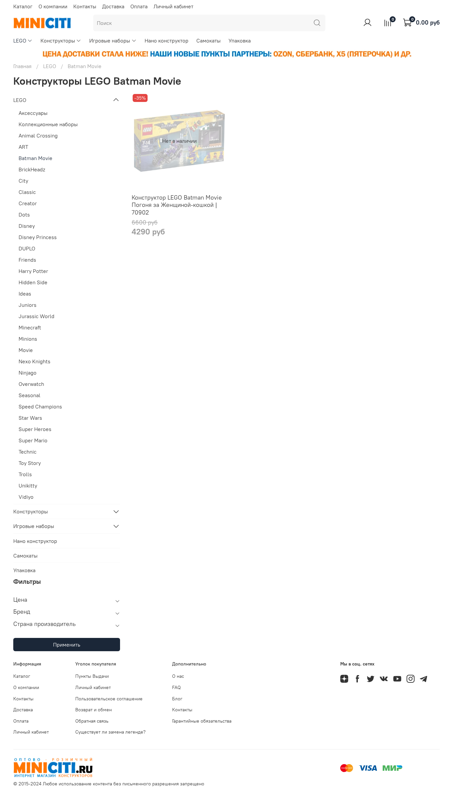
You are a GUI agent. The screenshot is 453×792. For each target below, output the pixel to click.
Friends (27, 259)
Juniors (27, 305)
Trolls (25, 474)
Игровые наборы (109, 40)
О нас (178, 676)
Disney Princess (38, 237)
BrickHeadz (32, 169)
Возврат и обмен (93, 710)
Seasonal (29, 395)
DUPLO (27, 248)
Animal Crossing (38, 135)
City (23, 180)
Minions (28, 338)
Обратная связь (91, 721)
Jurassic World (36, 316)
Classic (27, 192)
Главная (22, 66)
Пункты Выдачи (92, 676)
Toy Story (30, 463)
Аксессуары (33, 113)
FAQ (176, 687)
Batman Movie (35, 158)
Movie (26, 350)
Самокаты (208, 40)
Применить (66, 644)
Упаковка (239, 40)
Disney (27, 225)
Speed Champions (40, 406)
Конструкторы (57, 40)
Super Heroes (35, 429)
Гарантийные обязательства (201, 721)
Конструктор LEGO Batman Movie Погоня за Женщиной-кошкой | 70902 (177, 205)
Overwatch (31, 384)
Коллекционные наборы (48, 124)
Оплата (139, 6)
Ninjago (27, 372)
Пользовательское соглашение (109, 699)
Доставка (113, 6)
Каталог (22, 6)
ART (23, 146)
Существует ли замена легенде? (110, 732)
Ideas (25, 293)
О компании (52, 6)
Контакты (84, 6)
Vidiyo (26, 496)
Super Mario (33, 440)
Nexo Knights (34, 361)
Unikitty (28, 485)
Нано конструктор (166, 40)
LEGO (19, 40)
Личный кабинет (173, 6)
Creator (28, 203)
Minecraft (30, 327)
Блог (177, 699)
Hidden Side (33, 282)
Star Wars (30, 417)
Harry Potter (33, 271)
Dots (24, 214)
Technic (27, 451)
